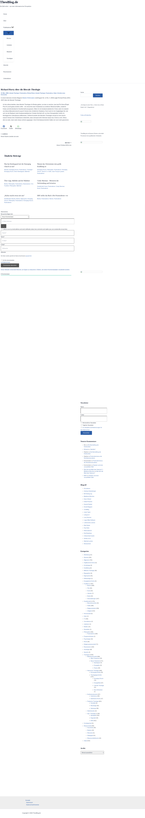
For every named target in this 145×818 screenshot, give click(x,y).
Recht (85, 641)
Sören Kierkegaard (19, 171)
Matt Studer (87, 525)
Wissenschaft (87, 726)
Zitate (54, 93)
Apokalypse (97, 662)
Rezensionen (26, 183)
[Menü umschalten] (8, 33)
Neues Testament (95, 661)
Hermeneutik (87, 613)
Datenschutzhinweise (32, 804)
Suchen (97, 95)
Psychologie (87, 639)
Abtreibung (87, 554)
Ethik (92, 720)
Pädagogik (90, 735)
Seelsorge (93, 708)
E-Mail (82, 414)
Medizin (89, 730)
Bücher (6, 183)
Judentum (86, 624)
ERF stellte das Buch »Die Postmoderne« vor (52, 195)
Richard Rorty (30, 93)
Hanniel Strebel (88, 504)
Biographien (87, 573)
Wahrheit (27, 171)
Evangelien (97, 665)
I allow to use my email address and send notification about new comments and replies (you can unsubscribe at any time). (35, 229)
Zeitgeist (89, 611)
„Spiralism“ (93, 449)
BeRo (85, 475)
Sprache (86, 652)
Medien (86, 626)
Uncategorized (88, 723)
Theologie (29, 169)
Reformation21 (88, 530)
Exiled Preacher (88, 501)
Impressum (29, 802)
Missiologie (93, 705)
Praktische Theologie (92, 701)
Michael (86, 449)
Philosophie (50, 169)
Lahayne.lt (86, 514)
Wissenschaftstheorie (93, 738)
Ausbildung (87, 568)
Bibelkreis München (89, 496)
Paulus (96, 668)
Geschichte (90, 727)
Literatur (89, 593)
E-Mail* (3, 244)
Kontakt (28, 800)
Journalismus (87, 621)
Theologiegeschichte (96, 675)
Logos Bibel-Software (89, 520)
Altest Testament (95, 658)
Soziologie (86, 649)
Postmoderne (23, 93)
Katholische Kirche (95, 698)
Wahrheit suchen (88, 541)
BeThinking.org (88, 493)
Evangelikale (97, 682)
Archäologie (87, 565)
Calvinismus (94, 696)
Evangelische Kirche (89, 581)
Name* (2, 236)
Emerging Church (13, 169)
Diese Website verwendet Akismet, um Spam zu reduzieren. (19, 269)
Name (82, 406)
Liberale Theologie (14, 93)
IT (84, 618)
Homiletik (93, 703)
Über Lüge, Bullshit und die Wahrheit (17, 181)
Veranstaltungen (91, 598)
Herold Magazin (88, 507)
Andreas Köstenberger (90, 491)
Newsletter (87, 629)
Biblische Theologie (89, 570)
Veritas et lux (87, 538)
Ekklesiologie (87, 578)
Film (88, 588)
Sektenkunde (90, 711)
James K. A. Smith (46, 171)
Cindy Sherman (60, 186)
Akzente (6, 169)
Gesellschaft (40, 186)
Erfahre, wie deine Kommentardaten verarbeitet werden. (53, 269)
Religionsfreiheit (91, 608)
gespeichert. (29, 256)
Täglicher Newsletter (87, 425)
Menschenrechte (91, 603)
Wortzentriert (87, 543)
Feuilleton (86, 583)
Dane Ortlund (87, 499)
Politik (88, 605)
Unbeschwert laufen (89, 536)
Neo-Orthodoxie (98, 689)
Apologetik (93, 715)
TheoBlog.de (9, 2)
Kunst (45, 186)
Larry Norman (87, 517)
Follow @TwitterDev (86, 115)
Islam (85, 616)
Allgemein (86, 560)
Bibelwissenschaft (92, 656)
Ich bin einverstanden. (9, 260)
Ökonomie (90, 733)
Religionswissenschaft (90, 644)
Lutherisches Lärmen (89, 522)
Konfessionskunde (92, 694)
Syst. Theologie (91, 713)
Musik (88, 596)
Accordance (87, 488)
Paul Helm (86, 528)
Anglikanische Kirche (89, 562)
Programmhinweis (88, 636)
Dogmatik (93, 718)
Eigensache (24, 198)
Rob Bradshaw (88, 533)
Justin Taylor (87, 512)
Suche (82, 92)
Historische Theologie (93, 670)
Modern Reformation (28, 98)
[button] (13, 27)
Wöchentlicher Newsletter (89, 422)
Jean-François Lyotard (58, 171)
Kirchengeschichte (95, 672)
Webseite (3, 252)
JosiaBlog (86, 509)
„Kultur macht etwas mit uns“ (14, 195)
